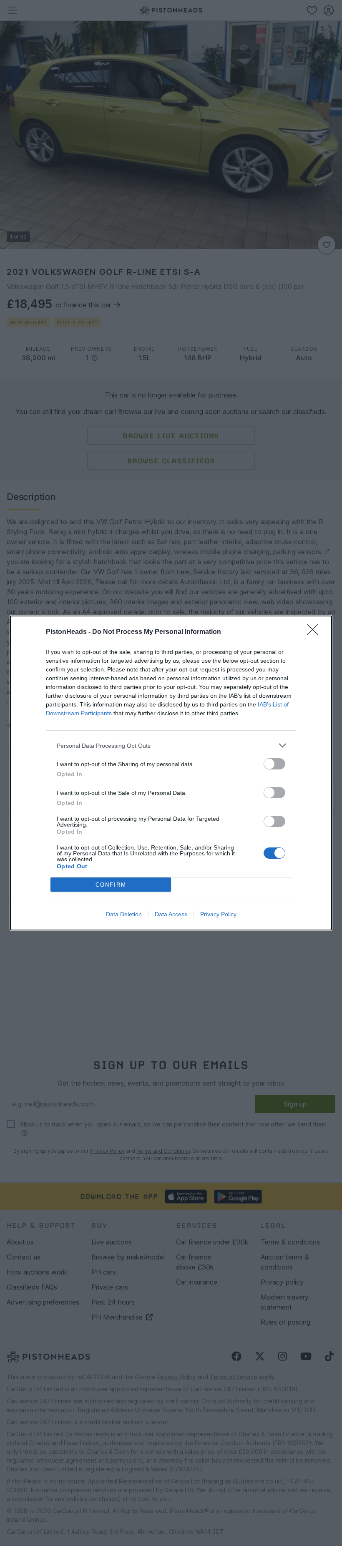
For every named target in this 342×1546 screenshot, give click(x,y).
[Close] (315, 632)
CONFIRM (111, 885)
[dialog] (171, 773)
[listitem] (171, 745)
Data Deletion (124, 914)
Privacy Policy (218, 914)
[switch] (274, 763)
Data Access (171, 914)
